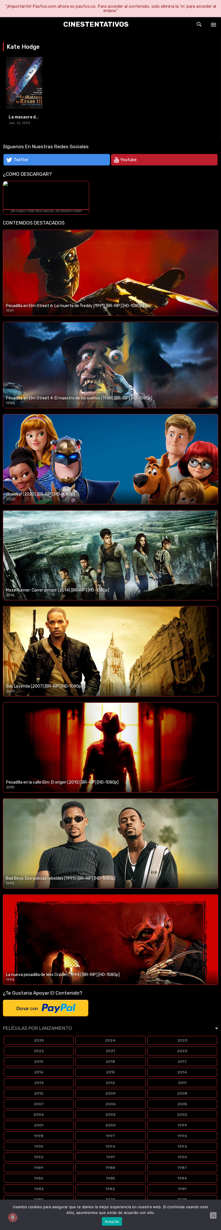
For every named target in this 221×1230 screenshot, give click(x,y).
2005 (182, 1104)
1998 (38, 1136)
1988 (110, 1167)
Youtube (128, 159)
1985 (110, 1178)
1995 (38, 1146)
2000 (110, 1125)
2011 (182, 1083)
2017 (182, 1061)
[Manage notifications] (12, 1217)
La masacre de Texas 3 (31, 117)
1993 (182, 1146)
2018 (110, 1061)
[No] (213, 1215)
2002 (182, 1114)
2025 (39, 1040)
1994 (110, 1146)
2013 (38, 1083)
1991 (110, 1157)
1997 (110, 1136)
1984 (182, 1178)
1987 (182, 1167)
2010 (38, 1093)
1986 (38, 1178)
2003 (110, 1114)
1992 (38, 1157)
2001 (38, 1125)
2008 (182, 1093)
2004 (38, 1114)
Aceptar (112, 1221)
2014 (182, 1072)
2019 (38, 1061)
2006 (110, 1104)
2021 (110, 1051)
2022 (39, 1051)
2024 (110, 1040)
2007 (39, 1104)
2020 (182, 1051)
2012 (110, 1083)
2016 (38, 1072)
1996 (182, 1136)
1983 (38, 1189)
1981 (182, 1189)
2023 (182, 1040)
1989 (38, 1167)
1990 (182, 1157)
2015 (110, 1072)
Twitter (21, 159)
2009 (110, 1093)
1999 (182, 1125)
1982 (110, 1189)
